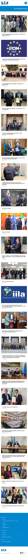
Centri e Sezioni (4, 530)
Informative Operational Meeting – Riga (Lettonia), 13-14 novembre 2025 (13, 109)
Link (2, 539)
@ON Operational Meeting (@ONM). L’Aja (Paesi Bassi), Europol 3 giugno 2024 (13, 431)
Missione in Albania (6, 232)
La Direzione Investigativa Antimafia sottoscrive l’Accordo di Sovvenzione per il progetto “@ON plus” (13, 60)
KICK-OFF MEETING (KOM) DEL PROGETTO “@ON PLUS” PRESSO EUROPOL (13, 35)
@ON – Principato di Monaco (8, 281)
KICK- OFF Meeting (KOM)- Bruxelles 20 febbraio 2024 (13, 505)
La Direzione (4, 534)
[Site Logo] (4, 3)
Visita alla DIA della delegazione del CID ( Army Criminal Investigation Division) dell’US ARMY (13, 158)
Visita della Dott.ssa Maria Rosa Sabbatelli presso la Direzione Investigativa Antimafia (12, 331)
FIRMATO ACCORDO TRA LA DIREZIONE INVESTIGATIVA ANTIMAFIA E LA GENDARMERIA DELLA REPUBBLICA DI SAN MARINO (13, 382)
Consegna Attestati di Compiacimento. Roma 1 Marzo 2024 (13, 482)
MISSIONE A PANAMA (6, 208)
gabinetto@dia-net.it (6, 527)
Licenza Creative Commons (6, 541)
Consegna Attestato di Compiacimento (10, 407)
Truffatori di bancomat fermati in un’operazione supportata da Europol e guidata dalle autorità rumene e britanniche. (13, 183)
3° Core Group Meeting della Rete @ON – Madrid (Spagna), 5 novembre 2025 (12, 134)
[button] (26, 3)
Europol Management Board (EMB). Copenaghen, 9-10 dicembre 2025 (13, 84)
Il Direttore (3, 532)
